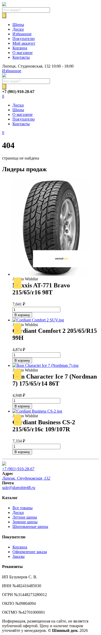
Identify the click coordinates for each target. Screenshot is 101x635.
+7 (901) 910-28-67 (18, 469)
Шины (18, 24)
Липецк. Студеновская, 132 (26, 478)
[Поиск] (4, 15)
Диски (18, 29)
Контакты (21, 57)
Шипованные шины (30, 526)
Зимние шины (25, 522)
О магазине (22, 52)
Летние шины (24, 517)
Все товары (22, 508)
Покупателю (23, 38)
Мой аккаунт (23, 43)
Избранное (22, 34)
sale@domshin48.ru (18, 487)
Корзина (19, 48)
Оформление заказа (29, 552)
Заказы (18, 556)
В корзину (22, 315)
